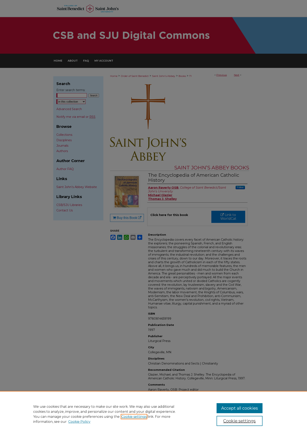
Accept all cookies (239, 408)
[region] (153, 414)
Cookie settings (134, 417)
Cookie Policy (79, 422)
